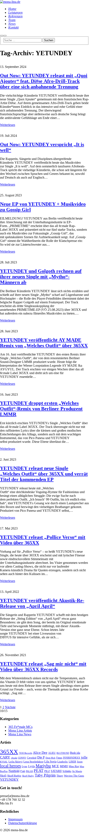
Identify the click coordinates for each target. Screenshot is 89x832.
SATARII (56, 771)
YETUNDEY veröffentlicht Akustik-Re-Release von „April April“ (42, 603)
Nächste (10, 707)
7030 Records (25, 753)
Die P (41, 757)
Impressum (15, 819)
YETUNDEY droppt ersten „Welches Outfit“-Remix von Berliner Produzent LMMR (41, 408)
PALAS (29, 771)
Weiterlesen (7, 125)
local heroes (10, 765)
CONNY (22, 758)
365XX (9, 751)
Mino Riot (74, 766)
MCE (55, 766)
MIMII (64, 766)
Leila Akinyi (15, 761)
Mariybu (43, 766)
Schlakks (67, 771)
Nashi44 (13, 771)
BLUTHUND (63, 753)
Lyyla (31, 766)
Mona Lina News (19, 734)
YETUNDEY (9, 780)
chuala (14, 758)
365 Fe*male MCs (20, 727)
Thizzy (60, 775)
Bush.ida (75, 752)
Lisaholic (62, 761)
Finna (59, 757)
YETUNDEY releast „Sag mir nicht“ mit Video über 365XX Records (43, 666)
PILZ (47, 771)
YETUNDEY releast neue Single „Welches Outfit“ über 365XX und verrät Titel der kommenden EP (44, 474)
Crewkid (31, 757)
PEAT (38, 770)
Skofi (3, 775)
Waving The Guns (74, 775)
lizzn (80, 761)
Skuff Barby (28, 776)
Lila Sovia (50, 761)
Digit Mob (50, 758)
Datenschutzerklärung (22, 823)
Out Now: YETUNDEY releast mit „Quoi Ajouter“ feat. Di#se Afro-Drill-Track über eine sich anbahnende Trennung (43, 81)
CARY (5, 757)
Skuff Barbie (14, 775)
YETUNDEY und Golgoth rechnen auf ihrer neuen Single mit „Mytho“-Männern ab (41, 276)
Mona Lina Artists (20, 730)
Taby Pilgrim (45, 775)
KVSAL (4, 762)
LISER (72, 761)
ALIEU (52, 753)
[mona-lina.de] (10, 2)
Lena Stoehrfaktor (33, 761)
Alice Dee (40, 753)
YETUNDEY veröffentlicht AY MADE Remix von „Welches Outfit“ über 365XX (44, 342)
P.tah (22, 771)
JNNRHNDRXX (71, 757)
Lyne (24, 766)
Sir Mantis (77, 771)
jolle (84, 757)
